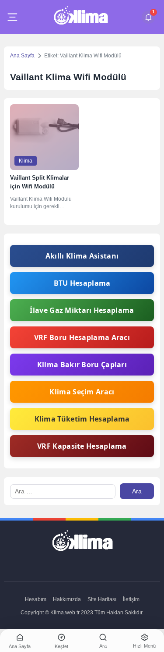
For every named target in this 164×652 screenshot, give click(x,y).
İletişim (131, 599)
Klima (25, 161)
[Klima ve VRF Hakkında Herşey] (80, 17)
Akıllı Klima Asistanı (82, 256)
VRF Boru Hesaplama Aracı (82, 337)
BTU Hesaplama (82, 283)
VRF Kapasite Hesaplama (82, 446)
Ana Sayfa (22, 56)
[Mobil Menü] (12, 17)
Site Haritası (101, 599)
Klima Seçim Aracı (81, 392)
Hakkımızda (67, 599)
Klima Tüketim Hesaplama (82, 419)
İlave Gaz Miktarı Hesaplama (82, 310)
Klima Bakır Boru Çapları (82, 364)
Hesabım (35, 599)
